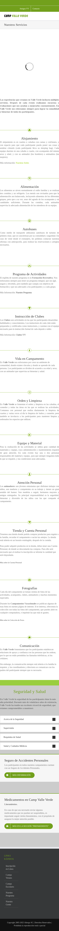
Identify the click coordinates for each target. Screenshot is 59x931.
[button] (29, 719)
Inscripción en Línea (10, 867)
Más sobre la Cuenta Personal (11, 563)
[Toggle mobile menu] (54, 16)
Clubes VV (20, 335)
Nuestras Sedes (22, 163)
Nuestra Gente (9, 903)
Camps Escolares (10, 885)
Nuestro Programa (24, 292)
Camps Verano (9, 876)
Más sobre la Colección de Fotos (12, 620)
